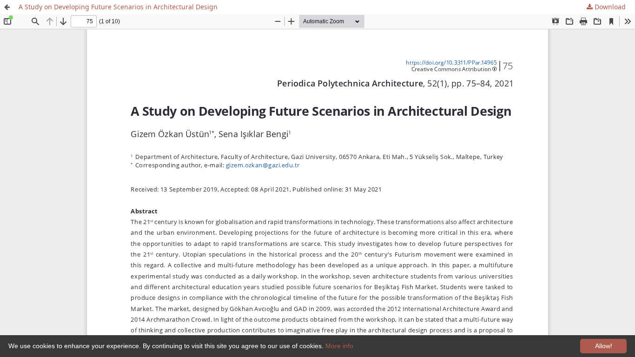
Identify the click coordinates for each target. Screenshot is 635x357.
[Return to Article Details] (7, 7)
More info (339, 346)
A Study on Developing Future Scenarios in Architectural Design (118, 6)
